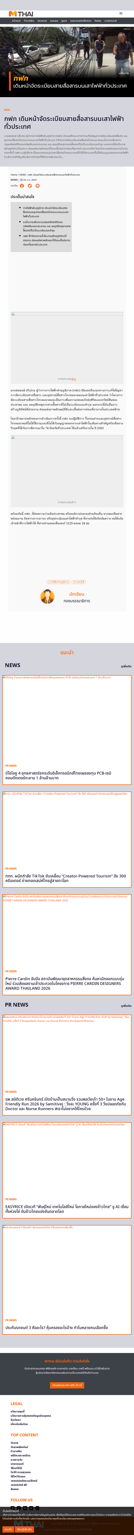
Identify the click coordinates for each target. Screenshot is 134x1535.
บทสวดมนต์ (110, 21)
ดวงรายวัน (16, 1460)
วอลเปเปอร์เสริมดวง (80, 21)
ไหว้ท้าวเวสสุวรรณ (21, 1472)
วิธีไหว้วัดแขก (18, 1477)
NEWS (7, 110)
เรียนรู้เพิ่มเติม (24, 1529)
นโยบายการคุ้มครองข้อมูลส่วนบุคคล (31, 1416)
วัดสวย (97, 21)
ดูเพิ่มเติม (126, 666)
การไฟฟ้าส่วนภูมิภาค (59, 582)
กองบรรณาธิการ (77, 601)
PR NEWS (11, 766)
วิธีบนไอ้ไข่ (16, 1468)
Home (14, 175)
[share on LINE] (37, 186)
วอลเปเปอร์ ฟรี (19, 1485)
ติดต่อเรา (16, 1420)
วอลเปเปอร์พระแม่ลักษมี (24, 1481)
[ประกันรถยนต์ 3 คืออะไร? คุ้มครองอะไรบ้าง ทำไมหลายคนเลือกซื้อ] (67, 1271)
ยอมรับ (8, 1529)
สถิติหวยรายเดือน (20, 1456)
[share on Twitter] (30, 186)
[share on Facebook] (22, 186)
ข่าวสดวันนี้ (79, 582)
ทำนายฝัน (29, 21)
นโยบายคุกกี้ (18, 1412)
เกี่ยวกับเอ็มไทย (19, 1424)
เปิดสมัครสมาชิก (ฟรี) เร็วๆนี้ (67, 1385)
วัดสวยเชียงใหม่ (19, 1447)
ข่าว (74, 379)
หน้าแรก (16, 21)
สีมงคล (15, 1489)
